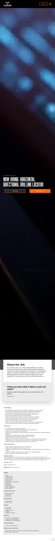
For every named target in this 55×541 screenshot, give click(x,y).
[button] (50, 4)
